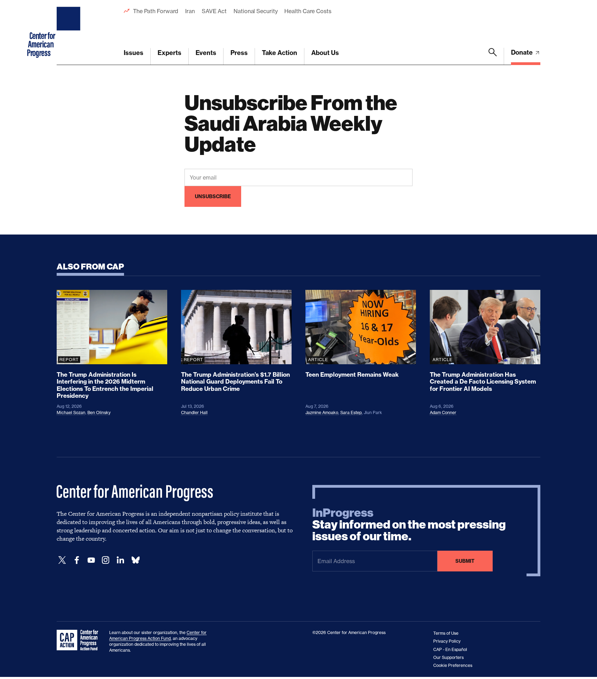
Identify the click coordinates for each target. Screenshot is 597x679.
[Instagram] (105, 560)
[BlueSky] (135, 560)
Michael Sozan (71, 412)
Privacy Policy (447, 641)
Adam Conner (443, 412)
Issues (133, 53)
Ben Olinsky (99, 412)
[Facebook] (76, 560)
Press (239, 53)
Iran (190, 11)
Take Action (279, 53)
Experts (169, 53)
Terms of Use (445, 633)
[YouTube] (91, 560)
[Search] (493, 56)
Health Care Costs (307, 11)
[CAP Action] (79, 640)
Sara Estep (351, 412)
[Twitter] (62, 560)
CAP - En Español (450, 649)
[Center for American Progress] (69, 32)
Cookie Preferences (452, 665)
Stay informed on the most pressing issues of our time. (409, 524)
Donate (522, 52)
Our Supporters (448, 657)
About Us (325, 53)
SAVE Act (214, 11)
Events (206, 53)
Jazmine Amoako (321, 412)
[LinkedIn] (120, 560)
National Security (255, 11)
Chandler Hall (194, 412)
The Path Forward (155, 11)
